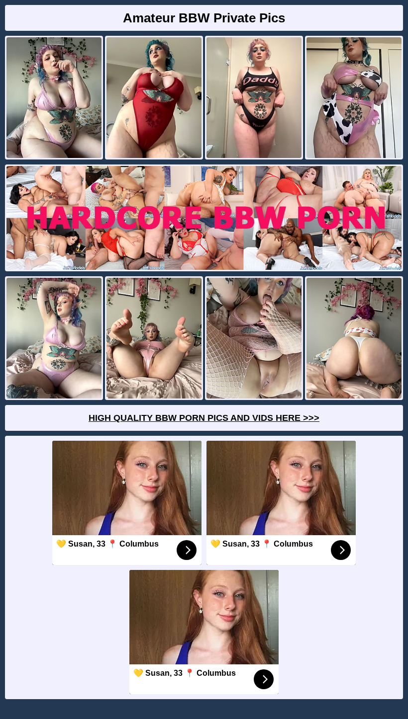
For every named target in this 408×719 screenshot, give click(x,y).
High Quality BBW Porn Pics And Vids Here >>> (204, 418)
